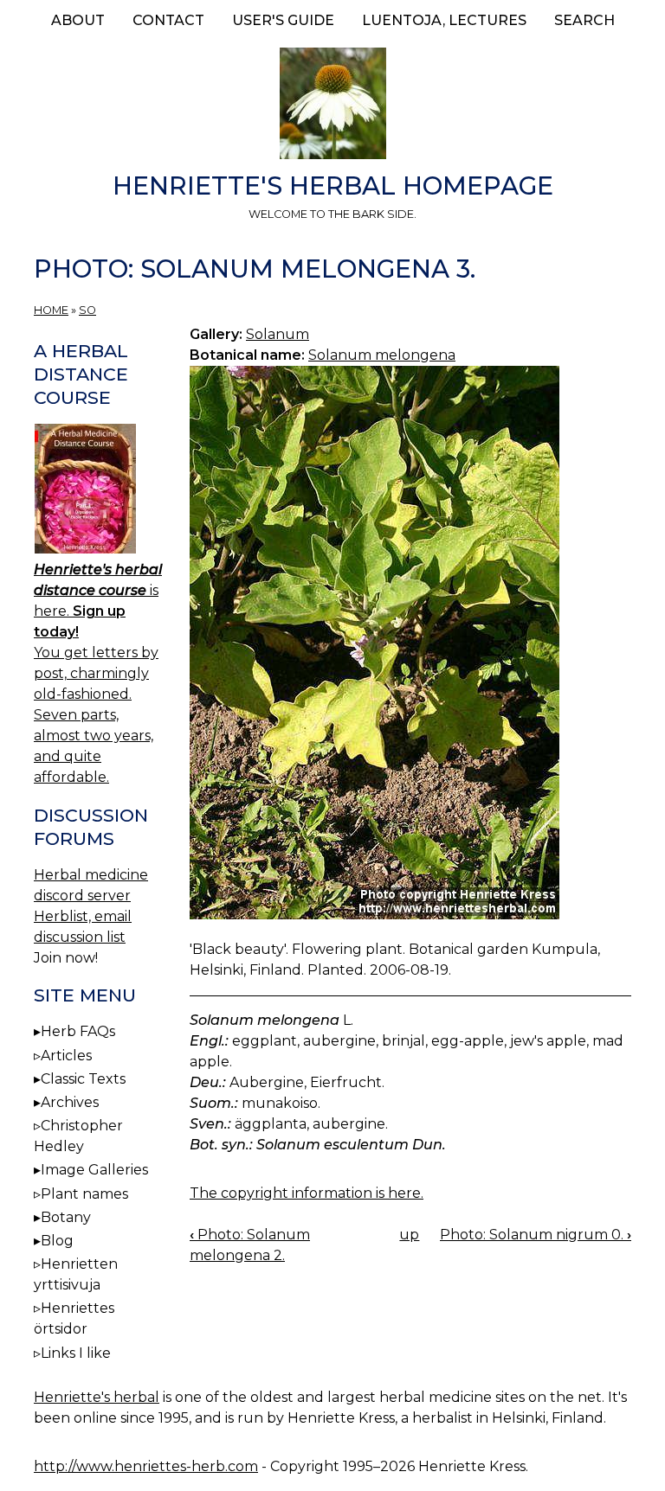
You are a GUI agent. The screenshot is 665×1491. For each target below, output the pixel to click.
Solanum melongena (381, 355)
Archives (70, 1102)
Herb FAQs (78, 1031)
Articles (66, 1055)
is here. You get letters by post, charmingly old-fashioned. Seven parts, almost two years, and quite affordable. (98, 673)
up (409, 1234)
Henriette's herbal (96, 1397)
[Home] (332, 106)
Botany (66, 1217)
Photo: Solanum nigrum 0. (535, 1234)
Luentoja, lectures (444, 20)
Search (584, 20)
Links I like (76, 1353)
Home (51, 310)
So (87, 310)
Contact (168, 20)
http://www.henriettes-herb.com (146, 1466)
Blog (57, 1240)
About (78, 20)
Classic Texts (83, 1079)
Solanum (277, 334)
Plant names (84, 1194)
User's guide (283, 20)
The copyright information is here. (306, 1193)
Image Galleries (94, 1169)
